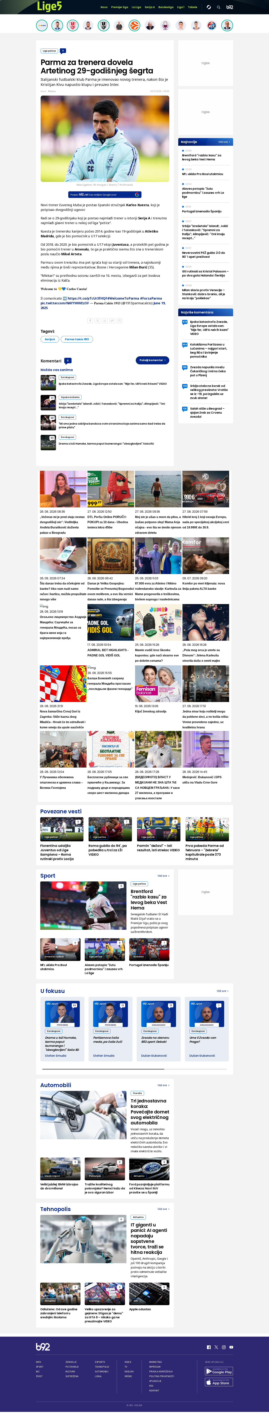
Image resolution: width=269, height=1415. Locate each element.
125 (185, 408)
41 (52, 398)
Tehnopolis (102, 1366)
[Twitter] (216, 1347)
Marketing (155, 1362)
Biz (38, 1371)
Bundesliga (165, 7)
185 (185, 367)
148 (185, 385)
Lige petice (49, 51)
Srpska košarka (70, 397)
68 (52, 417)
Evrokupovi (67, 377)
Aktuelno (139, 1176)
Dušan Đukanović (154, 1055)
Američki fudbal (54, 956)
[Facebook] (209, 1347)
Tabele (192, 7)
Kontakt (154, 1390)
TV (126, 1366)
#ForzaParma (151, 298)
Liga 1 (180, 7)
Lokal (98, 1376)
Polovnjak (95, 1176)
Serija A (150, 7)
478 (52, 378)
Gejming (94, 1301)
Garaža (137, 1093)
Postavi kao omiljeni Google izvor (93, 194)
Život (39, 1376)
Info (38, 1362)
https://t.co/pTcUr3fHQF (87, 298)
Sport (40, 1366)
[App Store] (219, 1382)
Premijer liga (119, 7)
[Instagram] (224, 1347)
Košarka (138, 956)
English (129, 1371)
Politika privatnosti (161, 1376)
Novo (104, 7)
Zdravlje (71, 1362)
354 (184, 344)
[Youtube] (231, 1347)
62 (52, 437)
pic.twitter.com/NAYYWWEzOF (65, 303)
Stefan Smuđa (55, 1055)
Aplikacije (155, 1381)
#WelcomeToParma (123, 298)
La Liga (136, 7)
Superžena (72, 1376)
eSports (100, 1362)
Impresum (155, 1366)
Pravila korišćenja (161, 1371)
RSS (151, 1385)
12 (123, 1005)
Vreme (128, 1376)
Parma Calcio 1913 (77, 339)
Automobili (101, 1371)
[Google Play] (219, 1371)
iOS (136, 1301)
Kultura (70, 1371)
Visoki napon (52, 1176)
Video (128, 1362)
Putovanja (72, 1366)
